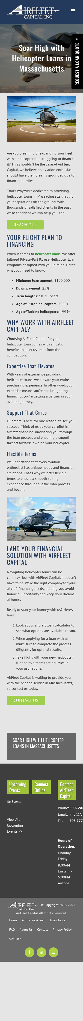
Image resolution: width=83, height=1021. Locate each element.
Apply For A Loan (33, 920)
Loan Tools (57, 920)
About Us (26, 929)
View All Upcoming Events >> (15, 825)
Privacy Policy (62, 929)
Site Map (15, 939)
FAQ (12, 929)
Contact (42, 929)
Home (13, 920)
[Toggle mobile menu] (73, 10)
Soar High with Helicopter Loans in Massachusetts (38, 743)
